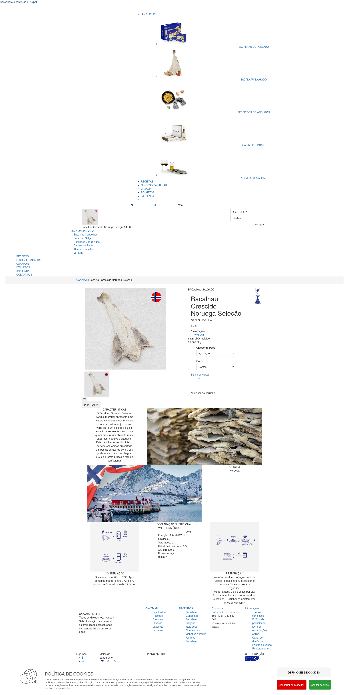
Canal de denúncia (257, 639)
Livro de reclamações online (259, 630)
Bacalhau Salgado (84, 238)
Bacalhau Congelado (86, 234)
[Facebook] (82, 657)
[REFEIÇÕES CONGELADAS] (253, 94)
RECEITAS (147, 181)
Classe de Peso (205, 347)
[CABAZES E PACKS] (253, 126)
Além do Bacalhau (84, 249)
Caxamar (158, 619)
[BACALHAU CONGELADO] (253, 30)
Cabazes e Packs (84, 245)
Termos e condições (258, 613)
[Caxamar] (174, 8)
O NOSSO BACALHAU (154, 185)
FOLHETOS (148, 192)
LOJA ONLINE (149, 14)
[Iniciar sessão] (155, 205)
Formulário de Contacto (225, 612)
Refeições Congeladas (87, 242)
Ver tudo (78, 252)
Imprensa (158, 630)
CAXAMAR (147, 189)
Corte (199, 361)
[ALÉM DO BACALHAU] (253, 159)
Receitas (158, 615)
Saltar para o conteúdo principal (18, 2)
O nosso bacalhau (158, 624)
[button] (239, 212)
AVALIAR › (199, 335)
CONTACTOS (24, 274)
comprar (260, 224)
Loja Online (159, 612)
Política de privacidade (259, 621)
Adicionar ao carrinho (202, 393)
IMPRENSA (147, 196)
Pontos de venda (262, 645)
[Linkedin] (83, 661)
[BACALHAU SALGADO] (253, 61)
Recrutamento (260, 648)
